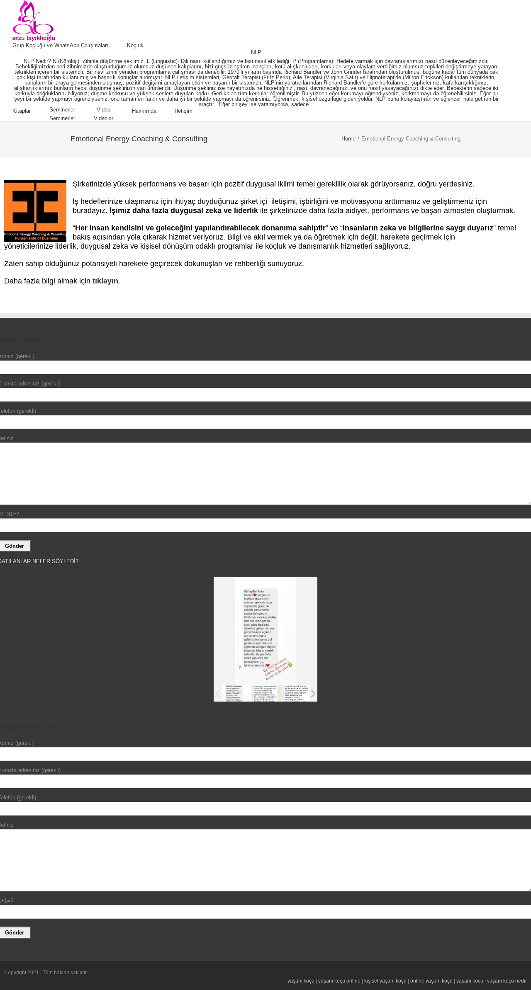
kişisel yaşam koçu (385, 981)
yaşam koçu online (339, 981)
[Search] (213, 111)
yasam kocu (469, 981)
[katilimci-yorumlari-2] (297, 693)
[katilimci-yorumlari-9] (236, 693)
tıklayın (105, 281)
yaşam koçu (300, 981)
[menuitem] (69, 45)
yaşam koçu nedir (507, 981)
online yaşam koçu (431, 981)
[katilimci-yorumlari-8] (267, 693)
